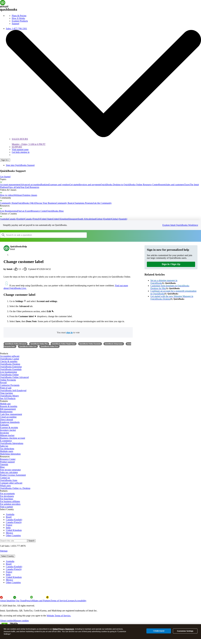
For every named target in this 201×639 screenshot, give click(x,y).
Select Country (7, 556)
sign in (69, 332)
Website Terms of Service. (59, 615)
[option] (103, 561)
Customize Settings (185, 631)
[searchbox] (43, 235)
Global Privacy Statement (63, 629)
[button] (100, 176)
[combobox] (37, 235)
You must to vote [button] (68, 332)
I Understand (158, 631)
